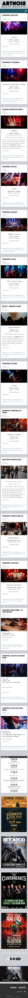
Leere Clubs (7, 646)
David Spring (10, 137)
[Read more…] (6, 46)
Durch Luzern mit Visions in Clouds (11, 459)
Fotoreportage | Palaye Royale (10, 563)
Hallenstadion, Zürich (14, 773)
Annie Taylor (14, 37)
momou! (20, 996)
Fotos (22, 644)
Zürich (7, 355)
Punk (16, 100)
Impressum (13, 988)
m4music (6, 553)
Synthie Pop (16, 506)
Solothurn (10, 54)
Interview (11, 505)
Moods (10, 553)
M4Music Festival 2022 (14, 538)
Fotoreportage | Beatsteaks (9, 212)
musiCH (20, 53)
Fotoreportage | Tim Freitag (9, 363)
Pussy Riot (14, 188)
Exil (21, 552)
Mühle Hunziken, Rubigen (14, 761)
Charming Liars (17, 585)
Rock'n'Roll (19, 157)
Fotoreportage (12, 51)
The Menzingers (6, 84)
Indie (16, 250)
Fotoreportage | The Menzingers (11, 62)
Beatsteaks (10, 234)
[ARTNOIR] (14, 8)
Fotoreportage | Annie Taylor (10, 15)
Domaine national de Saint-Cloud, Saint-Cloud (14, 767)
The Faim (9, 281)
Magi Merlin (17, 327)
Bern (22, 448)
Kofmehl (17, 53)
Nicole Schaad (15, 44)
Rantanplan (16, 736)
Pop (16, 157)
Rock (6, 54)
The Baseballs (14, 130)
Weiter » (18, 958)
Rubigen (23, 204)
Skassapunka (10, 434)
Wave (6, 508)
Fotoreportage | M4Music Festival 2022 (12, 516)
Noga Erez (10, 327)
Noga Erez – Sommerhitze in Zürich (11, 306)
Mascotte (9, 354)
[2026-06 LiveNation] (14, 831)
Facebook (14, 481)
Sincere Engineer (14, 84)
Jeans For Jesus (9, 682)
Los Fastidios (18, 434)
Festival (24, 552)
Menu (25, 11)
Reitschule (19, 748)
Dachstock (4, 450)
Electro (22, 352)
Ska (21, 450)
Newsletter (22, 988)
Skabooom (19, 734)
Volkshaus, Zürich (14, 780)
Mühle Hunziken (13, 646)
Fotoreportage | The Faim (9, 259)
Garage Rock (12, 53)
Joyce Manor (23, 84)
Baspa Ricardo (9, 734)
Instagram (19, 481)
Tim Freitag (14, 385)
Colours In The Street (16, 281)
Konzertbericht (12, 155)
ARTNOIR (14, 996)
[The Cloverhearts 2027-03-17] (14, 908)
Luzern (24, 505)
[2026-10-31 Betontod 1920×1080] (14, 981)
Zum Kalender (14, 790)
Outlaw (14, 734)
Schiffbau (4, 555)
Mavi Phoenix (17, 682)
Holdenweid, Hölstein (14, 786)
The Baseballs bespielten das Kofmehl (12, 109)
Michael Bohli (10, 334)
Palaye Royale (10, 585)
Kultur (3, 646)
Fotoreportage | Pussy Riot (9, 167)
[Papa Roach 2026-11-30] (14, 948)
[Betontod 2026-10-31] (14, 868)
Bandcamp (8, 481)
